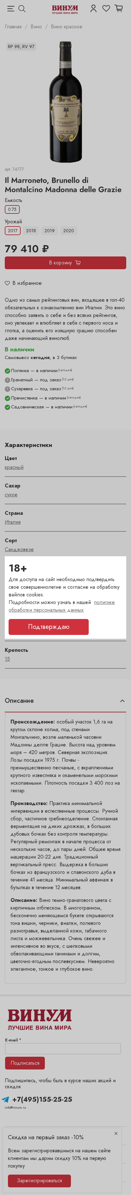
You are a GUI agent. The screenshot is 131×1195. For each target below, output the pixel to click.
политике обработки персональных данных (62, 606)
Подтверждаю (48, 626)
